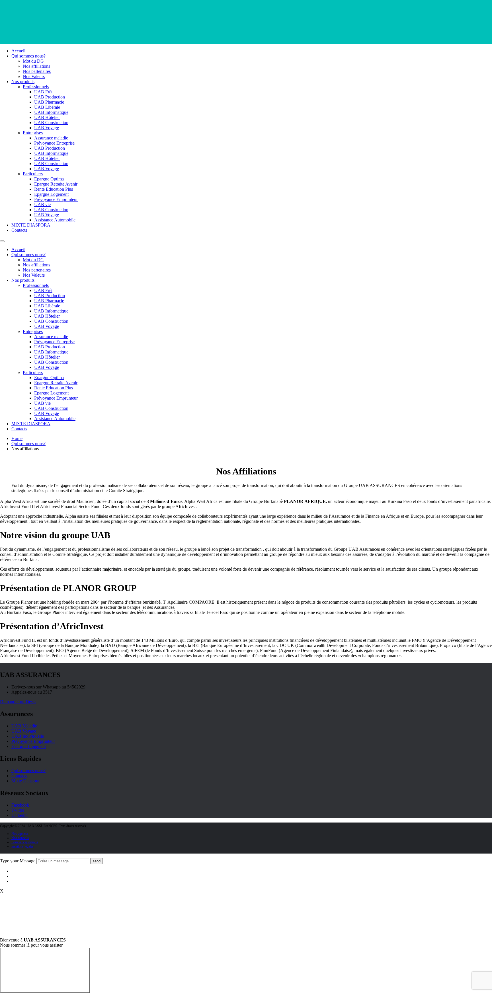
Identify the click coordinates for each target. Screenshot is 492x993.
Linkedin (19, 815)
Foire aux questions (24, 842)
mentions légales (22, 846)
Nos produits (22, 81)
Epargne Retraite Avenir (55, 184)
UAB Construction (51, 122)
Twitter (17, 810)
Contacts (19, 230)
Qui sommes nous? (28, 56)
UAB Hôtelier (47, 117)
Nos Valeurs (34, 76)
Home (16, 438)
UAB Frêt (43, 91)
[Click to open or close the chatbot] (45, 970)
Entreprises (33, 132)
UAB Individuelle (27, 736)
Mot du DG (33, 61)
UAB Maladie (24, 725)
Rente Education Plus (53, 189)
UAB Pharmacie (49, 102)
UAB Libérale (47, 107)
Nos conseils (20, 838)
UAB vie (42, 204)
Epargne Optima (49, 178)
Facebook (20, 805)
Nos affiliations (36, 66)
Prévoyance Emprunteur (56, 199)
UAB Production (49, 96)
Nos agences (19, 834)
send (97, 861)
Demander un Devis (18, 701)
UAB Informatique (51, 112)
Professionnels (36, 86)
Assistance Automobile (54, 219)
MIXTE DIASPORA (30, 225)
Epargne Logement (51, 194)
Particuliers (33, 173)
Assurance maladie (51, 137)
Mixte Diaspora (25, 780)
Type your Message (17, 860)
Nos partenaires (37, 71)
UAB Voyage (46, 127)
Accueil (18, 50)
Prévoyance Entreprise (54, 143)
